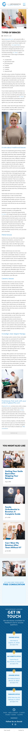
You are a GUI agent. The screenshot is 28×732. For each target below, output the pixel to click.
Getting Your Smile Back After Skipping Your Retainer (14, 474)
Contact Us (21, 730)
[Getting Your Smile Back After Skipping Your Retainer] (14, 459)
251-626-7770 (14, 645)
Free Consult (7, 730)
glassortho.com (9, 39)
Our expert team (16, 45)
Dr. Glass (15, 52)
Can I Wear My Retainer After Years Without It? (13, 545)
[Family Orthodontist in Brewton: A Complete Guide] (14, 495)
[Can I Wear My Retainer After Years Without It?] (14, 531)
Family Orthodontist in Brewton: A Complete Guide (12, 510)
